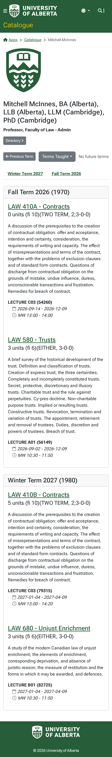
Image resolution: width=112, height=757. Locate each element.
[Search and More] (101, 11)
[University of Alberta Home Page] (33, 10)
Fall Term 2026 (66, 173)
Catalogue (18, 24)
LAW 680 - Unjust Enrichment (49, 628)
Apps (13, 40)
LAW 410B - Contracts (39, 494)
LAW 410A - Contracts (39, 206)
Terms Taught (55, 156)
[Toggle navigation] (5, 11)
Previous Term (21, 156)
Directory (13, 140)
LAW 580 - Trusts (32, 339)
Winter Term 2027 (25, 173)
